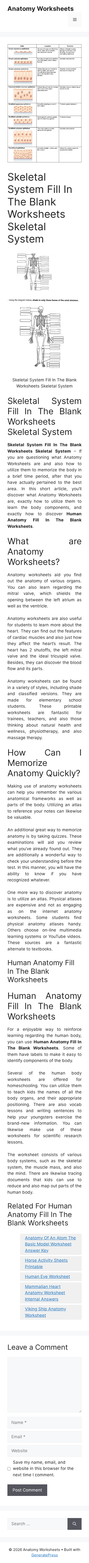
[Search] (74, 1524)
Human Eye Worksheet (47, 1276)
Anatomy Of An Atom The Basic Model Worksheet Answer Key (50, 1244)
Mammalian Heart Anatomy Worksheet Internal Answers (45, 1293)
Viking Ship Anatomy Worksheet (45, 1312)
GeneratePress (44, 1555)
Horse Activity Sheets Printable (46, 1263)
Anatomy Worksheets (40, 8)
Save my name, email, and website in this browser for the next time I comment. (43, 1468)
